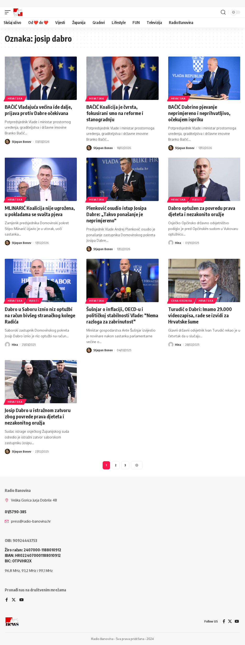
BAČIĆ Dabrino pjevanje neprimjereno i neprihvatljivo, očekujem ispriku (199, 113)
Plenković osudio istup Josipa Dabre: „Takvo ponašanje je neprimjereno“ (116, 214)
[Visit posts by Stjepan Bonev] (7, 141)
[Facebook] (7, 600)
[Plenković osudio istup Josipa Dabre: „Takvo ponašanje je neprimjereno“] (122, 179)
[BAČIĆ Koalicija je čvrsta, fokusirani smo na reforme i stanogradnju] (122, 78)
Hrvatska (15, 98)
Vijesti (197, 199)
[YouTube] (21, 600)
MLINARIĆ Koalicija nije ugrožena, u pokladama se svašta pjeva (40, 211)
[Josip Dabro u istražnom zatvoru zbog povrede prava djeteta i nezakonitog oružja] (41, 381)
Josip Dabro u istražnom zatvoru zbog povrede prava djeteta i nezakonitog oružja (38, 416)
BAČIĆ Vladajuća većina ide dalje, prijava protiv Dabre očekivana (38, 110)
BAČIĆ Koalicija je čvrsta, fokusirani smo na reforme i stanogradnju (114, 113)
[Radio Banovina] (18, 12)
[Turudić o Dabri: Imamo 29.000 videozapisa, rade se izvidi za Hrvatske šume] (204, 280)
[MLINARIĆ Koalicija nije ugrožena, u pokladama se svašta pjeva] (41, 179)
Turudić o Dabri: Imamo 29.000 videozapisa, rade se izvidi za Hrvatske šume (200, 315)
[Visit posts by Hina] (170, 242)
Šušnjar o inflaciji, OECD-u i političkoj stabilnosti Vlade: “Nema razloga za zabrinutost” (122, 315)
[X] (13, 600)
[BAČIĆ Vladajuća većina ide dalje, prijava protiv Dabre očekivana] (41, 78)
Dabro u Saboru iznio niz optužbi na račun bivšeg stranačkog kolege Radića (40, 315)
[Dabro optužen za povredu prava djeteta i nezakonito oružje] (204, 179)
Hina (178, 243)
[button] (9, 12)
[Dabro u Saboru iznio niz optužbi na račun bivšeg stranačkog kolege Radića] (41, 280)
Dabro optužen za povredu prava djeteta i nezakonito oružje (201, 211)
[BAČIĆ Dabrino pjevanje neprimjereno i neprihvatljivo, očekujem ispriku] (204, 78)
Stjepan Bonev (21, 142)
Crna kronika (181, 300)
